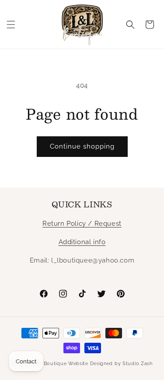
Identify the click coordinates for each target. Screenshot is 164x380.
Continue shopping (82, 146)
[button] (11, 24)
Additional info (82, 242)
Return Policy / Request (82, 223)
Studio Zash (137, 363)
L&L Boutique (49, 363)
